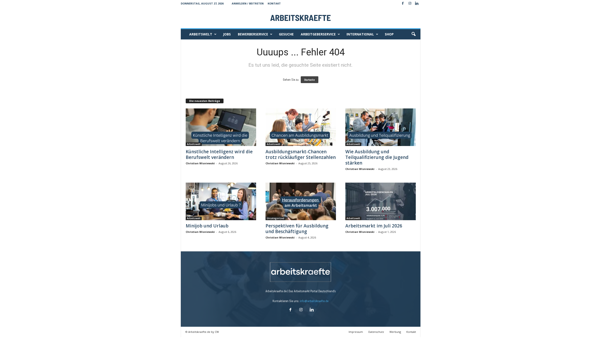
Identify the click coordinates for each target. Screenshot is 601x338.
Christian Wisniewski (200, 163)
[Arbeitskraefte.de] (300, 17)
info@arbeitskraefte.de (314, 301)
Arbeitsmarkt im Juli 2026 (373, 226)
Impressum (356, 332)
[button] (413, 34)
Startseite (309, 79)
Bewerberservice (253, 34)
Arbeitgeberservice (318, 34)
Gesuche (286, 34)
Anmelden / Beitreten (248, 3)
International (360, 34)
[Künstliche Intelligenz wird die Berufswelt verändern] (221, 127)
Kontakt (274, 3)
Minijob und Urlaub (207, 226)
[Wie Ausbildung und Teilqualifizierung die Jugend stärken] (380, 127)
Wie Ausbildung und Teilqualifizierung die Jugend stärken (376, 157)
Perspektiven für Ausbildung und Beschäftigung (297, 228)
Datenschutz (376, 332)
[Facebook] (403, 3)
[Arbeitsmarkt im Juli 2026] (380, 201)
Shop (389, 34)
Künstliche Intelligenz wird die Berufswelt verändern (219, 154)
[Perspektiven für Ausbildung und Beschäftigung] (301, 201)
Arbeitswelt (200, 34)
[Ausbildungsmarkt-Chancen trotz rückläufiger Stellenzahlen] (301, 127)
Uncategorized (275, 218)
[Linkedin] (417, 3)
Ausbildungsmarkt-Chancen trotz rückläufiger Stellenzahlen (301, 154)
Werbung (395, 332)
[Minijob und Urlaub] (221, 201)
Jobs (227, 34)
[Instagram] (410, 3)
